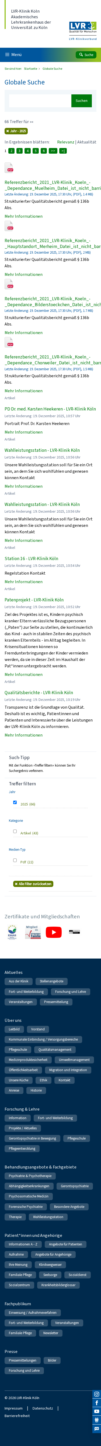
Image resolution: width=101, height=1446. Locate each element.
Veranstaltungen (21, 1002)
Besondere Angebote (69, 1206)
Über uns (13, 1020)
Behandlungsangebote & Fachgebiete (40, 1167)
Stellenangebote (51, 981)
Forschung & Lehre (22, 1109)
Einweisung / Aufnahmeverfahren (33, 1312)
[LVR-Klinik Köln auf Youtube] (96, 1411)
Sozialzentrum (19, 1285)
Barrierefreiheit (17, 1415)
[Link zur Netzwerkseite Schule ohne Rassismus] (74, 932)
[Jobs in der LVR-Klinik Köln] (96, 1429)
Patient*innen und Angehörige (33, 1235)
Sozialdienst (77, 1275)
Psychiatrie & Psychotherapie (30, 1176)
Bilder (52, 1360)
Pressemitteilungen (22, 1360)
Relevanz (65, 142)
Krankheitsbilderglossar (58, 1285)
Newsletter (50, 1333)
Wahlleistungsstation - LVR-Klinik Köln (42, 450)
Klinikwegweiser (50, 1264)
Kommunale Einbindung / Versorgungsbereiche (43, 1039)
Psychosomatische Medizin (28, 1196)
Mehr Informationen (24, 216)
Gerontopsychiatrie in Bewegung (32, 1138)
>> (53, 150)
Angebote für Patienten (65, 1244)
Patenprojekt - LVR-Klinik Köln (34, 600)
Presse (11, 1351)
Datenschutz (43, 1408)
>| (63, 150)
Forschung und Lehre (70, 991)
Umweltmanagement (74, 1059)
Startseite (31, 68)
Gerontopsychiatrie (75, 1186)
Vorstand (38, 1029)
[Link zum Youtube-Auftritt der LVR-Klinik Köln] (54, 932)
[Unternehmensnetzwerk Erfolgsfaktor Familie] (33, 932)
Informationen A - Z (23, 1244)
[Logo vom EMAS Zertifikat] (12, 932)
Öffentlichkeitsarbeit (23, 1070)
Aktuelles (14, 972)
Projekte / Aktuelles (23, 1128)
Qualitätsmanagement (55, 1049)
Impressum (14, 1408)
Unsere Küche (18, 1080)
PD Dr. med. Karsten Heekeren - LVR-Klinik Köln (50, 409)
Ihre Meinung (18, 1264)
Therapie (15, 1217)
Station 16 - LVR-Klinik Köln (31, 559)
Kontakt (64, 1080)
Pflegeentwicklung (22, 1148)
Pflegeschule (18, 1049)
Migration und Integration (68, 1070)
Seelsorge (50, 1275)
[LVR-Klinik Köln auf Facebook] (96, 1403)
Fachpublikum (18, 1304)
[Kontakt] (96, 1420)
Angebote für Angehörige (53, 1254)
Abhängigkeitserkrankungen (29, 1186)
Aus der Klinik (18, 981)
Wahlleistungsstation (48, 1217)
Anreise (14, 1090)
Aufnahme (16, 1254)
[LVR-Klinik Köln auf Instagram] (96, 1394)
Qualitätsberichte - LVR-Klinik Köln (39, 693)
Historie (36, 1090)
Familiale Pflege (20, 1275)
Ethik (43, 1080)
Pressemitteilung (56, 1002)
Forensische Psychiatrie (26, 1206)
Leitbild (14, 1029)
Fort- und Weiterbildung (26, 991)
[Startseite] (82, 27)
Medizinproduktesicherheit (28, 1059)
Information (17, 1118)
